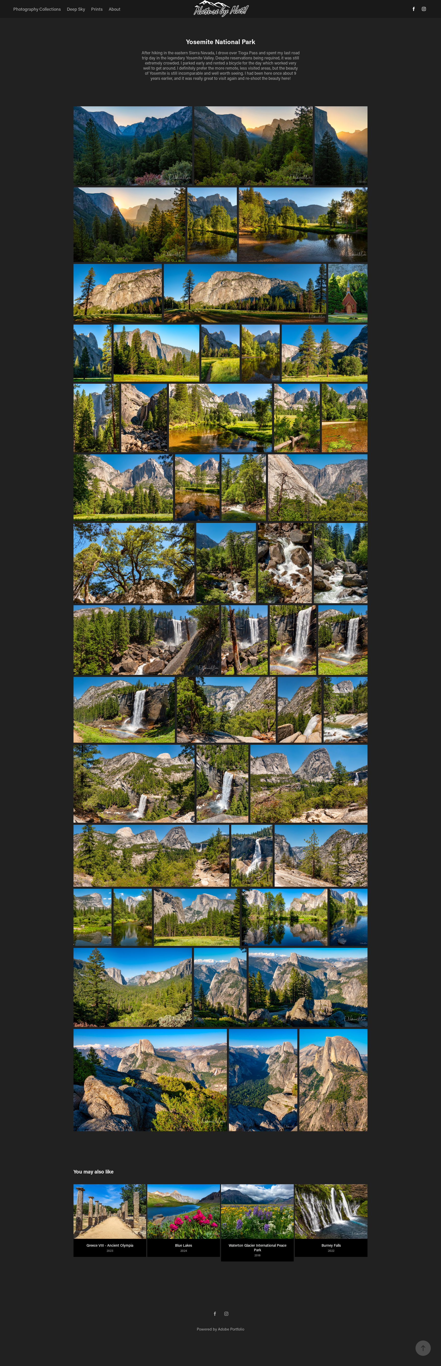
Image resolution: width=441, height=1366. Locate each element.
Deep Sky (76, 9)
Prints (97, 9)
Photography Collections (37, 9)
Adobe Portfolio (231, 1329)
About (114, 9)
